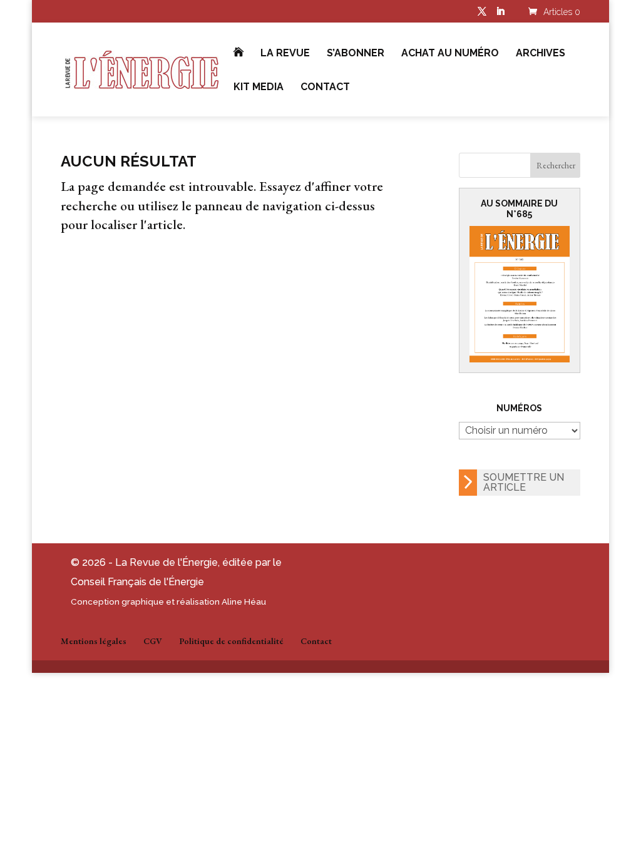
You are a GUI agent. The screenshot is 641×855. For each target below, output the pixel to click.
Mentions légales (93, 641)
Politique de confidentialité (231, 641)
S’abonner (355, 54)
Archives (540, 54)
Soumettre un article (523, 482)
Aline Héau (244, 601)
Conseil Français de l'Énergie (137, 582)
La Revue (285, 54)
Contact (325, 88)
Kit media (258, 88)
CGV (152, 641)
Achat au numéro (450, 54)
